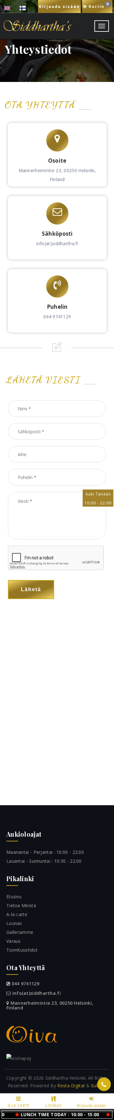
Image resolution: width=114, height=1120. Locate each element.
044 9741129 (57, 317)
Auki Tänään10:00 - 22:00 (98, 498)
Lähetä (31, 589)
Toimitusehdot (22, 950)
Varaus (13, 941)
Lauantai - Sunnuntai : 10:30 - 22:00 (44, 861)
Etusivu (14, 897)
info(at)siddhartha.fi (57, 243)
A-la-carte (16, 914)
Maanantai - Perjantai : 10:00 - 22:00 (45, 852)
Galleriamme (19, 932)
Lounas (14, 923)
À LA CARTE (18, 1105)
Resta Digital (71, 1086)
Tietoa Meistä (21, 905)
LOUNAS (53, 1105)
